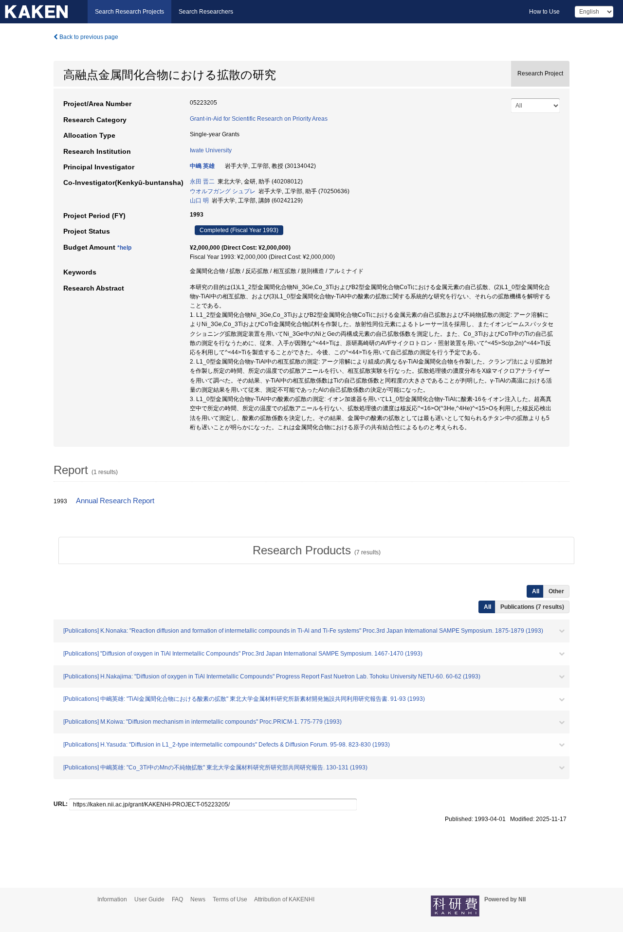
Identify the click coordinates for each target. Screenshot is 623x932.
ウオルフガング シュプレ (223, 191)
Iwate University (211, 150)
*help (124, 247)
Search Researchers (206, 11)
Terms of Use (230, 899)
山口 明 (199, 200)
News (197, 899)
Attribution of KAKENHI (284, 899)
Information (112, 899)
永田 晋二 (202, 181)
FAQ (177, 899)
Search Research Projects (129, 11)
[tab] (316, 550)
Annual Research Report (115, 501)
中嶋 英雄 (202, 166)
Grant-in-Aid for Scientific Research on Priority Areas (259, 118)
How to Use (544, 11)
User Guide (149, 899)
